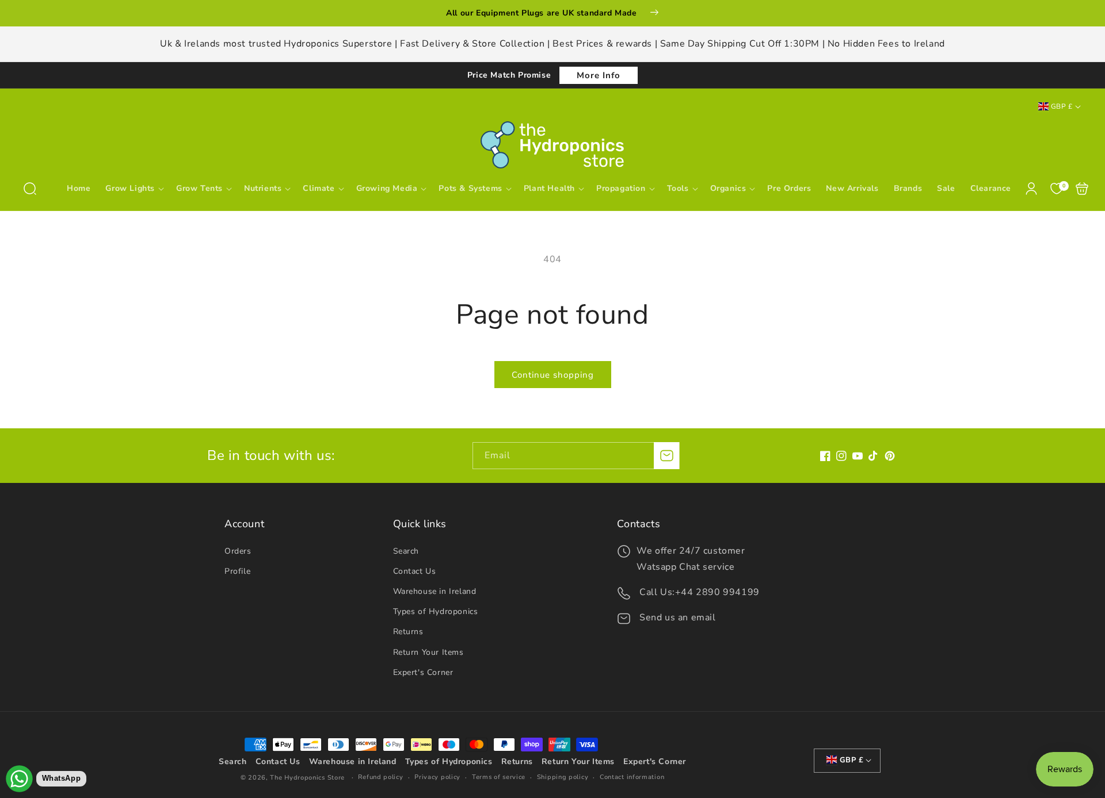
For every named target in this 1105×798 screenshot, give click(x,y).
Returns (408, 631)
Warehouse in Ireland (435, 591)
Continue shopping (553, 375)
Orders (238, 551)
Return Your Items (428, 652)
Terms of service (498, 777)
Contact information (632, 777)
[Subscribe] (666, 455)
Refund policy (380, 777)
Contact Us (414, 571)
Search (406, 551)
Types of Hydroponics (435, 611)
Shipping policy (563, 777)
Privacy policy (437, 777)
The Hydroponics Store (307, 777)
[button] (30, 188)
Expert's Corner (423, 672)
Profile (237, 571)
